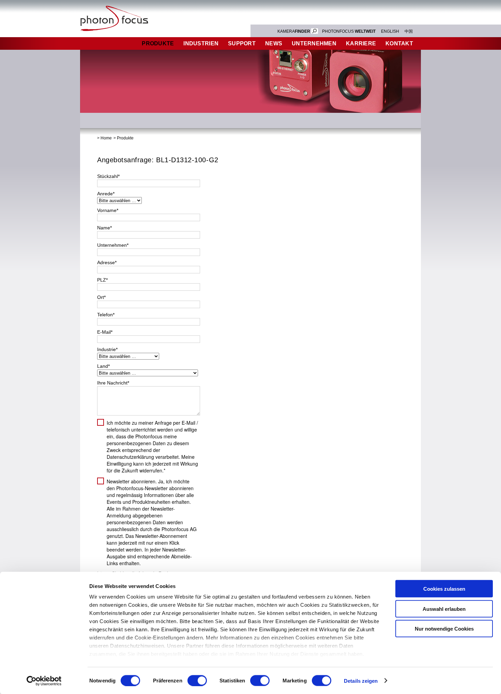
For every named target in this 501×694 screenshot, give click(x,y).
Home (106, 138)
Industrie (107, 349)
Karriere (361, 43)
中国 (409, 31)
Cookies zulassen (444, 589)
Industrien (200, 43)
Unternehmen (314, 43)
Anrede (106, 193)
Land (103, 366)
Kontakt (399, 43)
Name (104, 227)
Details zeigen (361, 680)
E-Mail (104, 332)
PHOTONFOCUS (349, 31)
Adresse (107, 262)
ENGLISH (390, 31)
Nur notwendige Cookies (444, 629)
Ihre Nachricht (113, 383)
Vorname (107, 210)
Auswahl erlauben (444, 609)
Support (242, 43)
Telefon (106, 314)
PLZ (102, 280)
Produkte (158, 43)
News (273, 43)
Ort (101, 297)
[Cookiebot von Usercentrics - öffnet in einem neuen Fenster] (44, 681)
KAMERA (293, 31)
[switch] (197, 680)
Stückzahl (108, 176)
